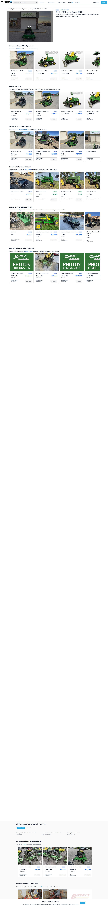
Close (82, 902)
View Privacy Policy (73, 904)
